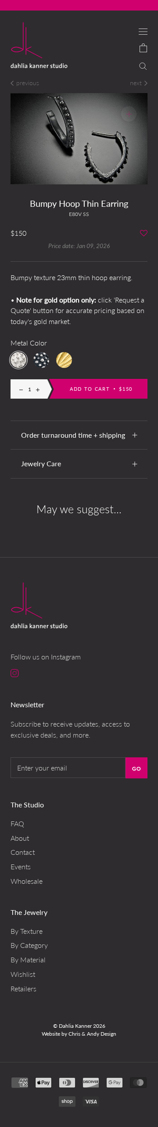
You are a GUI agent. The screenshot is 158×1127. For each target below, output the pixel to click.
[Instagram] (15, 672)
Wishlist (23, 974)
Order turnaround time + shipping (73, 435)
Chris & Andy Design (92, 1033)
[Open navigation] (143, 31)
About (20, 838)
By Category (29, 945)
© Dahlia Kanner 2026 (79, 1026)
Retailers (23, 988)
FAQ (17, 823)
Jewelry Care (41, 463)
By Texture (27, 931)
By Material (28, 959)
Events (21, 866)
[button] (143, 233)
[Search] (143, 65)
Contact (23, 852)
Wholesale (27, 881)
